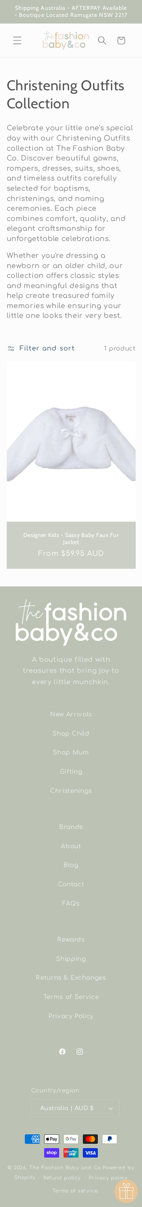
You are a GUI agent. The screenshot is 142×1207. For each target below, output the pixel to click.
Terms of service (74, 1191)
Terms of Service (71, 997)
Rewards (71, 939)
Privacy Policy (71, 1016)
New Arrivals (71, 714)
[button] (17, 40)
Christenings (71, 790)
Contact (71, 884)
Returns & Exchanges (71, 977)
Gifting (71, 771)
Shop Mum (71, 752)
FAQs (71, 903)
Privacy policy (108, 1178)
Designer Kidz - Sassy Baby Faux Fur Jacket (71, 538)
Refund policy (62, 1178)
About (71, 846)
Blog (71, 865)
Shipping (71, 958)
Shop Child (71, 733)
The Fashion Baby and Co (65, 1167)
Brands (71, 827)
